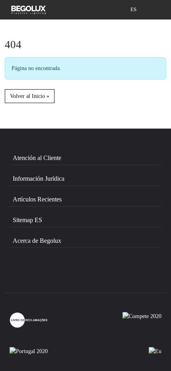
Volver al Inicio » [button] (29, 96)
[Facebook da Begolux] (32, 275)
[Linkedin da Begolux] (117, 275)
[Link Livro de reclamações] (29, 320)
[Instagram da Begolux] (75, 275)
